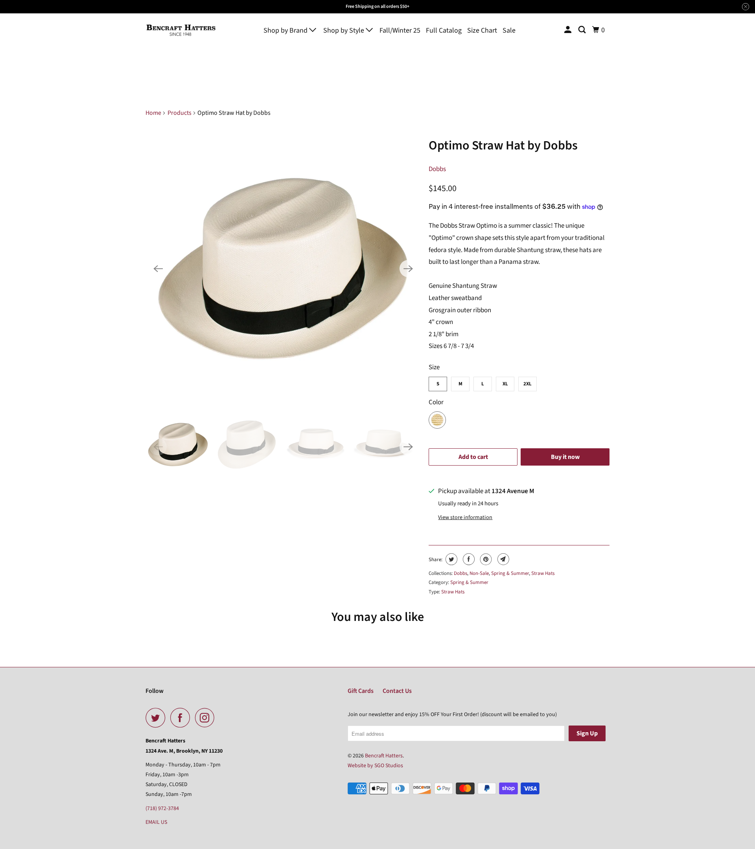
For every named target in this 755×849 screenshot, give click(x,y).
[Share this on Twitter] (450, 559)
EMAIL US (156, 822)
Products (180, 113)
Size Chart (482, 30)
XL (505, 383)
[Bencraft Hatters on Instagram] (207, 717)
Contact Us (397, 691)
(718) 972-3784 (162, 808)
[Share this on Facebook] (468, 559)
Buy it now (565, 457)
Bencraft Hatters (384, 756)
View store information (465, 517)
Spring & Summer (510, 573)
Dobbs (437, 169)
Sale (509, 30)
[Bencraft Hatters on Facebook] (182, 717)
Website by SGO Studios (375, 766)
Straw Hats (542, 573)
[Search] (583, 30)
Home (153, 113)
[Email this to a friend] (502, 559)
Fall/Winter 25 (399, 30)
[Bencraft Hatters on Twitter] (157, 717)
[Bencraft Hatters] (180, 30)
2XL (527, 383)
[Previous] (158, 268)
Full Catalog (444, 30)
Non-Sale (479, 573)
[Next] (408, 268)
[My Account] (569, 30)
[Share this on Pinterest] (485, 559)
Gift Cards (361, 691)
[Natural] (283, 268)
